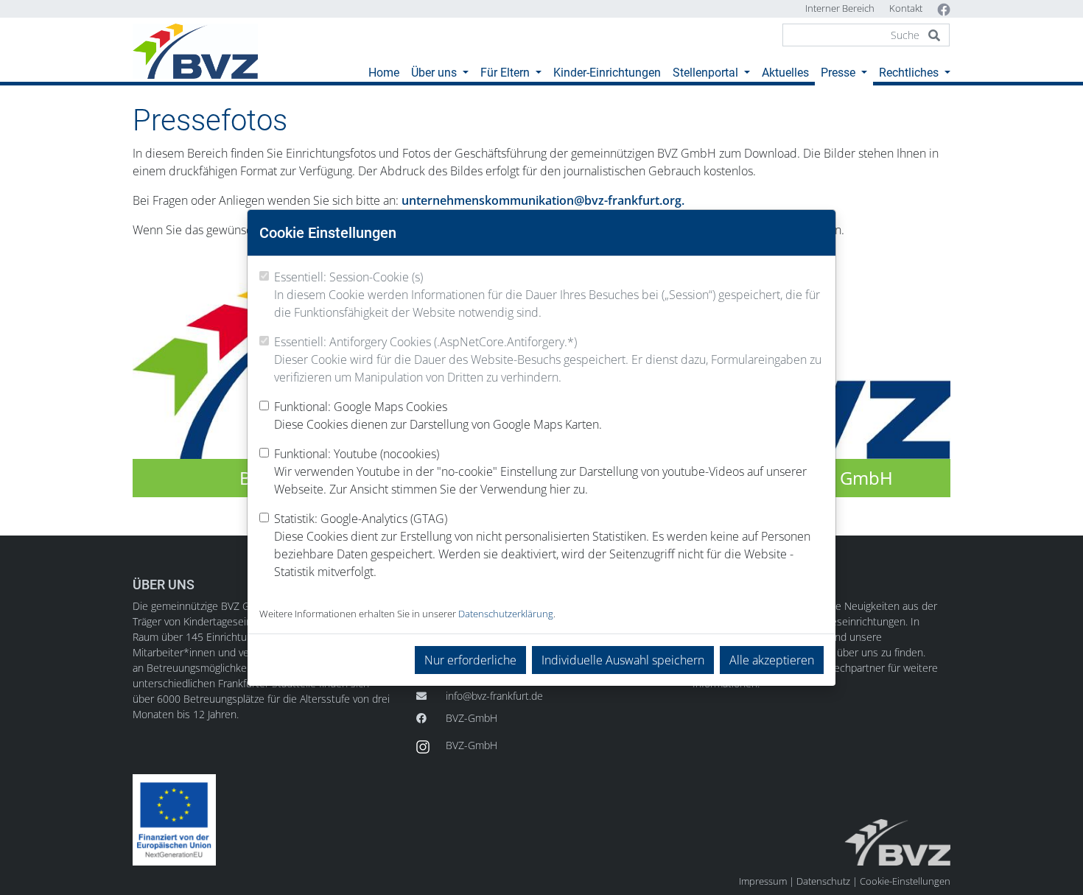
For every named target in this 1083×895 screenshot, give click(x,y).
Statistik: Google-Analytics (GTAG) (542, 545)
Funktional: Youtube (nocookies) (540, 471)
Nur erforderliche (470, 660)
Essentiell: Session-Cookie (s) (547, 294)
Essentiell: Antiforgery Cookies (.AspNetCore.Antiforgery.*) (547, 359)
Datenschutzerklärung (505, 613)
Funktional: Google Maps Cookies (438, 415)
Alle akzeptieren (771, 660)
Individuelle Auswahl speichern (623, 660)
